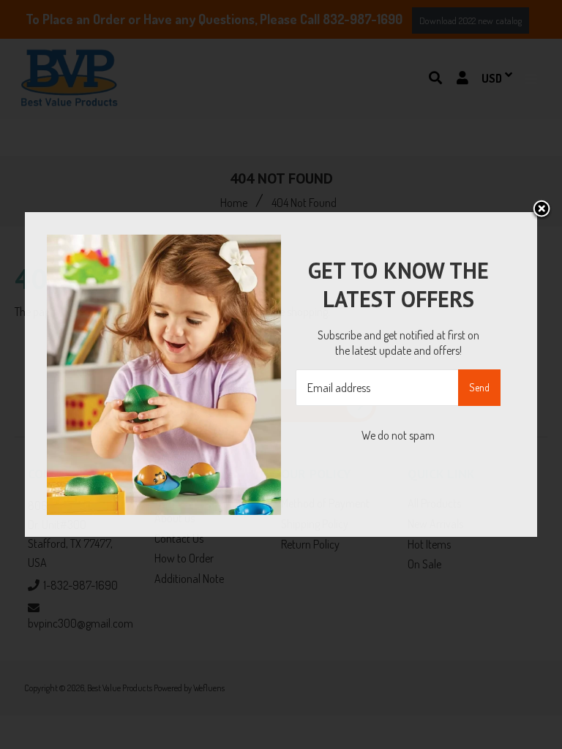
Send (479, 387)
